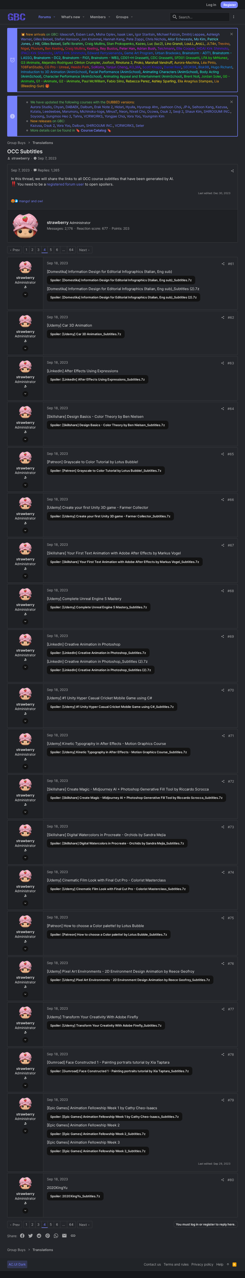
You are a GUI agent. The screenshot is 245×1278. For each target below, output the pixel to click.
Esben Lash (85, 34)
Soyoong (37, 116)
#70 (231, 690)
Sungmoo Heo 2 (58, 116)
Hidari (119, 107)
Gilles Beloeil (43, 39)
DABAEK (72, 107)
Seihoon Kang (203, 107)
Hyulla (130, 107)
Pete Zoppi (135, 39)
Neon (123, 111)
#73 (231, 827)
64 (71, 250)
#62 (231, 317)
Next (83, 250)
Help (219, 1264)
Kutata (35, 111)
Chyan (59, 107)
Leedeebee (51, 111)
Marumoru (70, 111)
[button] (54, 16)
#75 (231, 918)
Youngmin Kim (153, 116)
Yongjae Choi (115, 116)
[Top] (228, 1264)
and (31, 201)
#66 (231, 500)
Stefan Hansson (67, 39)
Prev (16, 250)
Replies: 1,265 (48, 170)
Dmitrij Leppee (193, 34)
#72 (231, 781)
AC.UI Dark (17, 1264)
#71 (231, 736)
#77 (231, 1009)
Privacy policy (202, 1264)
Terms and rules (176, 1264)
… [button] (63, 250)
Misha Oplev (105, 34)
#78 (231, 1054)
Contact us (152, 1264)
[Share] (232, 171)
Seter (140, 125)
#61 (231, 264)
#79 (231, 1100)
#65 (231, 454)
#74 (231, 872)
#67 (231, 545)
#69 (231, 636)
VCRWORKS (93, 116)
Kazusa (221, 107)
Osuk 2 (165, 111)
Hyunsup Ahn (147, 107)
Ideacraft (67, 34)
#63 (231, 363)
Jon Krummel (91, 39)
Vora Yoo (133, 116)
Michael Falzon (168, 34)
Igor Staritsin (145, 34)
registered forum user (65, 184)
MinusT (111, 111)
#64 (231, 409)
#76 (231, 963)
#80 (231, 1180)
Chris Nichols (155, 39)
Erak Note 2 (103, 107)
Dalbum (86, 107)
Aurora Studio (41, 107)
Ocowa (152, 111)
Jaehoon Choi (170, 107)
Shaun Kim (193, 111)
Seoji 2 (178, 111)
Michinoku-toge (92, 111)
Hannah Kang (113, 39)
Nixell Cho (137, 111)
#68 (231, 591)
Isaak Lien (125, 34)
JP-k (186, 107)
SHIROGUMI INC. (217, 111)
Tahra (77, 116)
